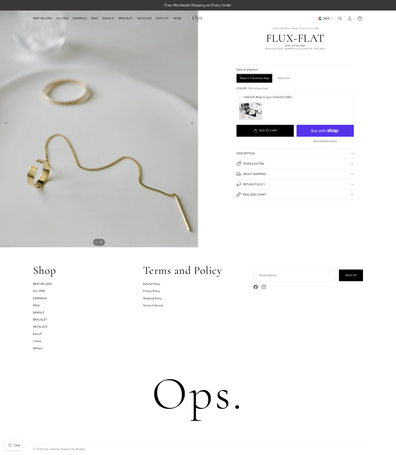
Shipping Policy (152, 298)
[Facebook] (255, 287)
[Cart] (360, 18)
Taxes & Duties (253, 164)
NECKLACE (40, 327)
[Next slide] (193, 124)
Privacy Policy (151, 291)
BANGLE (38, 312)
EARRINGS (40, 298)
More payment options (325, 140)
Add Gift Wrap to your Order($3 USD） (268, 97)
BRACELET (40, 319)
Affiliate (38, 348)
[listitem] (177, 18)
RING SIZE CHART (254, 194)
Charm (37, 341)
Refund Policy (254, 184)
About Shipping (254, 174)
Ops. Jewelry (51, 449)
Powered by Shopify (72, 449)
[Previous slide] (5, 124)
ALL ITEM (39, 291)
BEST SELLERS (42, 284)
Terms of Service (153, 305)
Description (245, 153)
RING (36, 305)
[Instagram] (264, 287)
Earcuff (37, 334)
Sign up (351, 275)
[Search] (340, 18)
